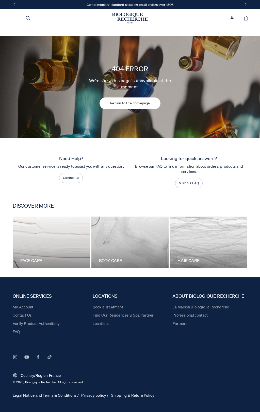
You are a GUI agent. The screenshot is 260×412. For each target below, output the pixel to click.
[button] (28, 18)
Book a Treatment (108, 307)
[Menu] (14, 18)
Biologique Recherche (40, 382)
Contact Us (22, 315)
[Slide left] (15, 4)
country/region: (37, 375)
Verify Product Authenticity (36, 323)
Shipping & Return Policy (133, 395)
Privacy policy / (94, 395)
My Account (23, 307)
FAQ (16, 332)
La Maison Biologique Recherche (200, 307)
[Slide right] (245, 4)
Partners (179, 323)
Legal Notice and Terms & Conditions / (46, 395)
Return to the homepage (130, 103)
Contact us (71, 177)
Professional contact (190, 315)
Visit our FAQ (189, 183)
